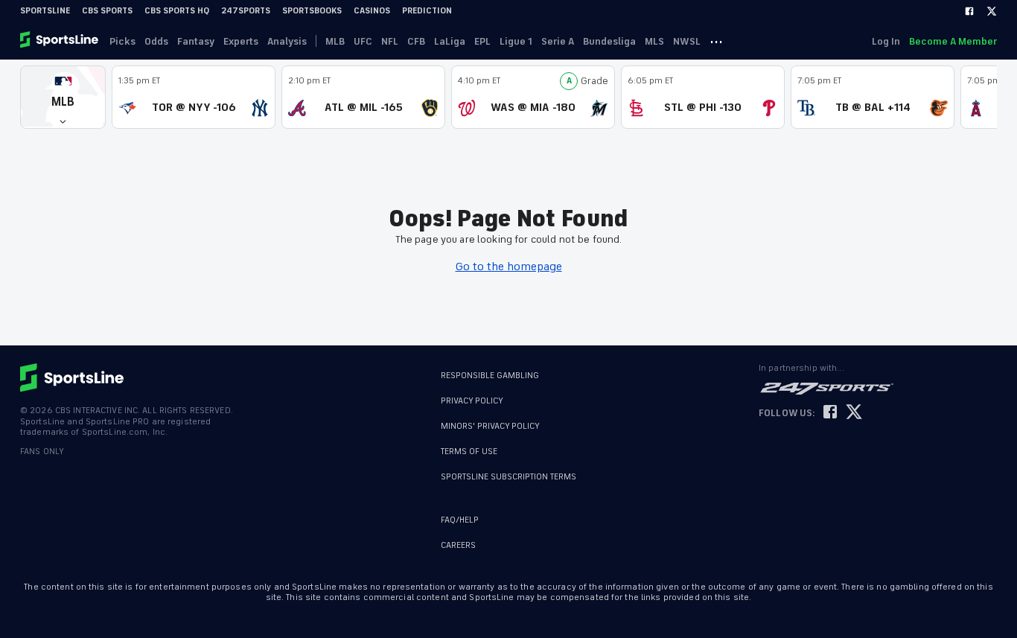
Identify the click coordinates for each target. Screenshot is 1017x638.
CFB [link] (416, 41)
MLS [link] (654, 41)
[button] (63, 97)
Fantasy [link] (195, 41)
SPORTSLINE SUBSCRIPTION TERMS (508, 476)
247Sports (245, 10)
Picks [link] (122, 41)
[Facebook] (969, 11)
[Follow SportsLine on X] (854, 413)
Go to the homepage (509, 266)
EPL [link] (482, 41)
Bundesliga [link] (609, 41)
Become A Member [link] (953, 41)
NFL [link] (389, 41)
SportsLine (45, 10)
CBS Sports (107, 10)
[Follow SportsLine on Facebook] (830, 413)
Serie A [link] (557, 41)
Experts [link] (240, 41)
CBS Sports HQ (176, 10)
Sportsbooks (312, 10)
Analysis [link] (287, 41)
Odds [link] (156, 41)
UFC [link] (363, 41)
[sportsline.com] (60, 41)
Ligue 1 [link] (516, 41)
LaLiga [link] (449, 41)
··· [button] (716, 41)
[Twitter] (991, 11)
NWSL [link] (687, 41)
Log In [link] (886, 41)
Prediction (427, 10)
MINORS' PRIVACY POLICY (490, 426)
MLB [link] (335, 41)
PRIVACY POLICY (472, 400)
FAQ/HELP (460, 520)
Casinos (372, 10)
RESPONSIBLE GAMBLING (490, 375)
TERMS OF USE (469, 451)
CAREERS (458, 545)
